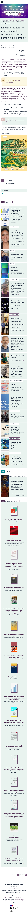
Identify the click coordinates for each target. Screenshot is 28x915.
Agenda (22, 20)
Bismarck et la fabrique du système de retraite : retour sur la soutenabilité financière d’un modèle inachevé (14, 815)
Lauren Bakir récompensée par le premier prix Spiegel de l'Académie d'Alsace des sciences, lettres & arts (17, 234)
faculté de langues (19, 61)
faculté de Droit (21, 59)
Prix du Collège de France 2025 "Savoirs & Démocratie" (17, 429)
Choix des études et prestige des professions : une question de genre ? (14, 768)
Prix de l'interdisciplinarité (16, 385)
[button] (18, 875)
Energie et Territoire (16, 415)
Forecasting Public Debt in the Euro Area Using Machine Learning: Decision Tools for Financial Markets (14, 698)
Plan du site (7, 897)
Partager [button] (14, 875)
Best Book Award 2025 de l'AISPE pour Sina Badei (17, 284)
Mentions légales (15, 897)
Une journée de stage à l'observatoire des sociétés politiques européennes (17, 211)
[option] (14, 216)
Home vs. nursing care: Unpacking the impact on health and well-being (14, 745)
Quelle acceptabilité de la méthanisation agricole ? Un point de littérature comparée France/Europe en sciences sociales (14, 611)
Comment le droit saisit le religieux (14, 519)
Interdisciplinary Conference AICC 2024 (16, 457)
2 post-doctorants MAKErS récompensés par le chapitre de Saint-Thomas (17, 321)
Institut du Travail (6, 61)
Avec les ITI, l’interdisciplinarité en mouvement (17, 269)
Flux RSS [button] (22, 875)
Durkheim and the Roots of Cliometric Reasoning (14, 791)
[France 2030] (25, 16)
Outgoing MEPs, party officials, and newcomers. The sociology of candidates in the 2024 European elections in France (14, 566)
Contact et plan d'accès (14, 888)
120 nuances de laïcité (17, 254)
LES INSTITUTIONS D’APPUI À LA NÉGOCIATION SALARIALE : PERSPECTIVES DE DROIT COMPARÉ (14, 722)
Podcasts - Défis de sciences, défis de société (17, 301)
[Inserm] (24, 14)
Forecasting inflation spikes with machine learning (14, 836)
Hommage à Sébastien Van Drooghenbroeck (17, 339)
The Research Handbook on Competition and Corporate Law (14, 656)
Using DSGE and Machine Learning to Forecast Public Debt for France (14, 539)
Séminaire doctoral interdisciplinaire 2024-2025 (17, 444)
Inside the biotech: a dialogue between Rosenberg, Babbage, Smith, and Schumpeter (14, 860)
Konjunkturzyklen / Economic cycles (14, 677)
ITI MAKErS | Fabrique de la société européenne (10, 20)
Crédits (22, 897)
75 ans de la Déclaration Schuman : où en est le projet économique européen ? (17, 399)
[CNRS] (20, 14)
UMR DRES (4, 59)
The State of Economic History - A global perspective (14, 635)
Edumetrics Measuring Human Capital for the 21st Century (14, 588)
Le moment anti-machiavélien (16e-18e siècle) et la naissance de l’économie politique (17, 482)
